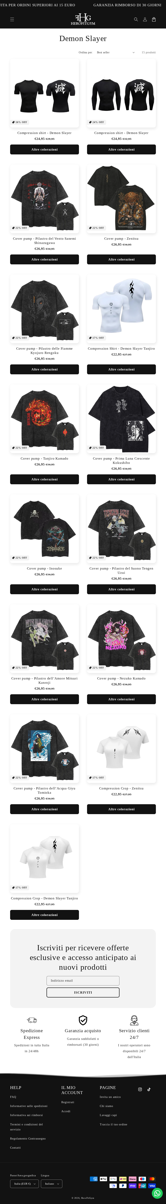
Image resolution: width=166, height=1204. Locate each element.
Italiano (49, 1183)
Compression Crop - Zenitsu (121, 788)
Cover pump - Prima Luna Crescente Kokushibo (121, 461)
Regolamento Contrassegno (28, 1138)
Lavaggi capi (108, 1115)
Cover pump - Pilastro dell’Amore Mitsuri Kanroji (44, 680)
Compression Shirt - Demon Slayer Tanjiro (121, 348)
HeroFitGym (87, 1198)
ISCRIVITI (83, 992)
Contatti (15, 1147)
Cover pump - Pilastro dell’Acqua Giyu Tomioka (45, 790)
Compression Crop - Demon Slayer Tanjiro (44, 898)
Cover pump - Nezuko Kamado (121, 678)
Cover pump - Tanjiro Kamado (44, 458)
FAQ (13, 1096)
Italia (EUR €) (22, 1183)
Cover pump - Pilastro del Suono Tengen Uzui (121, 571)
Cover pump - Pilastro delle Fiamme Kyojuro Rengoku (44, 351)
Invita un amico (110, 1096)
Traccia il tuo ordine (113, 1124)
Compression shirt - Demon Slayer (44, 133)
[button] (12, 19)
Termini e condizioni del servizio (26, 1127)
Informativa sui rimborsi (26, 1115)
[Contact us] (157, 1193)
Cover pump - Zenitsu (121, 239)
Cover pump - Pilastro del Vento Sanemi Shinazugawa (44, 241)
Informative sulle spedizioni (29, 1106)
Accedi (65, 1111)
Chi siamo (106, 1106)
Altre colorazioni (44, 149)
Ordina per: (86, 52)
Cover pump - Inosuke (44, 568)
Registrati (67, 1102)
